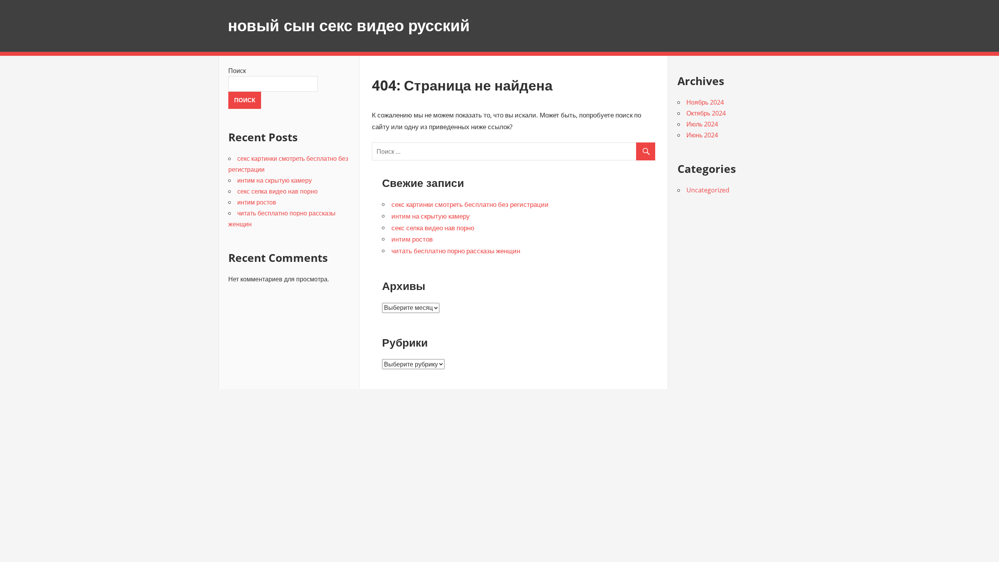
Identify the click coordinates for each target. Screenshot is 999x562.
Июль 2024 (702, 124)
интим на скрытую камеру (430, 216)
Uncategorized (707, 190)
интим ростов (412, 239)
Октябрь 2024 (706, 113)
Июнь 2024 (702, 135)
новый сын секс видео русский (349, 25)
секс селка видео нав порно (432, 227)
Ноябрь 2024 (705, 102)
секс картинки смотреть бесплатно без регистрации (470, 204)
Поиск (237, 70)
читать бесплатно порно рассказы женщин (455, 250)
